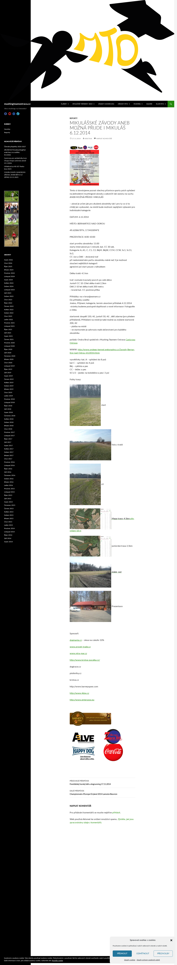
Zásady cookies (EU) (106, 104)
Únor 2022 (8, 316)
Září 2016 (7, 472)
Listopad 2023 (9, 290)
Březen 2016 (8, 482)
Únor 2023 (8, 299)
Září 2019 (7, 372)
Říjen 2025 (8, 266)
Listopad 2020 (9, 346)
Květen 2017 (8, 449)
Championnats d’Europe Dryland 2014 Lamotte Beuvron (93, 792)
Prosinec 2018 (9, 399)
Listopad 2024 (9, 276)
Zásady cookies (129, 960)
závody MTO (123, 104)
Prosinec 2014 (9, 528)
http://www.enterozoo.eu (82, 700)
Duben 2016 (8, 479)
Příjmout (122, 954)
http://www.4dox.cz (79, 693)
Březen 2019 (8, 389)
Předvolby (163, 954)
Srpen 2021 (8, 336)
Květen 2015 (8, 512)
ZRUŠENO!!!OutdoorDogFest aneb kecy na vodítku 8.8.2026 (15, 152)
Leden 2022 (8, 319)
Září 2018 (7, 409)
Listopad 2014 (9, 532)
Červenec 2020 (9, 356)
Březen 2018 (8, 425)
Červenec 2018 (9, 416)
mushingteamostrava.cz (17, 104)
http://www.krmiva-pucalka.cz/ (85, 660)
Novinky (7, 129)
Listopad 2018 (9, 402)
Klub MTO (160, 104)
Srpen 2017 (8, 445)
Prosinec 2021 (9, 323)
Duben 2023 (8, 296)
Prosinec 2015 (9, 488)
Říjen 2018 (8, 406)
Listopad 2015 (9, 492)
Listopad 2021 (9, 326)
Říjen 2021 (8, 329)
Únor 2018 (8, 429)
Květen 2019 (8, 382)
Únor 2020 (8, 362)
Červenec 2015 (9, 505)
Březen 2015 (8, 518)
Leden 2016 (8, 485)
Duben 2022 (8, 313)
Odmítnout (142, 954)
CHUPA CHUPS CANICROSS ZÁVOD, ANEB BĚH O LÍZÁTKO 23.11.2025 (14, 174)
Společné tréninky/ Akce (82, 104)
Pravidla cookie (57, 960)
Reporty (73, 118)
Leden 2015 (8, 525)
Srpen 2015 (8, 502)
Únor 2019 (8, 392)
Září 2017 (7, 442)
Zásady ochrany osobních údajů (148, 960)
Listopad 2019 (9, 366)
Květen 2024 (8, 283)
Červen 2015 (9, 508)
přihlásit (116, 813)
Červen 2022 (9, 306)
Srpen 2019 (8, 376)
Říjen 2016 (8, 469)
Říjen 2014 (8, 535)
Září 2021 (7, 333)
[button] (171, 940)
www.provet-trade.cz (80, 647)
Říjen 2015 (8, 495)
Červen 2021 (9, 339)
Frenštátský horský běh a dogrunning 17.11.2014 (90, 782)
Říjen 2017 (8, 439)
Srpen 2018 (8, 412)
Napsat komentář (104, 138)
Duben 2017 (8, 452)
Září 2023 (7, 293)
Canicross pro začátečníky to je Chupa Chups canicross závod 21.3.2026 (15, 160)
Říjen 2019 (8, 369)
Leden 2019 (8, 396)
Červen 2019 (9, 379)
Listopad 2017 (9, 435)
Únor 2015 (8, 522)
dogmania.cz (76, 640)
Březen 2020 (8, 359)
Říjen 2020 (8, 349)
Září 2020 (7, 353)
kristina (88, 138)
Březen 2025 (8, 270)
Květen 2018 (8, 419)
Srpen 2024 (8, 280)
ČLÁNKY (64, 104)
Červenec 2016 (9, 475)
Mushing (137, 104)
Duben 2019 (8, 386)
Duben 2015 (8, 515)
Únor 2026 (8, 263)
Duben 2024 (8, 286)
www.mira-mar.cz (78, 653)
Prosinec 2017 (9, 432)
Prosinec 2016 (9, 462)
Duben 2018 (8, 422)
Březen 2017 (8, 455)
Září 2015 (7, 498)
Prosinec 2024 (9, 273)
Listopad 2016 (9, 465)
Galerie (149, 104)
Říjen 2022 (8, 303)
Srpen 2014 (8, 542)
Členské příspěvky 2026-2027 (15, 146)
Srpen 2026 (8, 260)
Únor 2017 (8, 459)
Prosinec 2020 (9, 343)
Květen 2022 (8, 309)
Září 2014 (7, 538)
